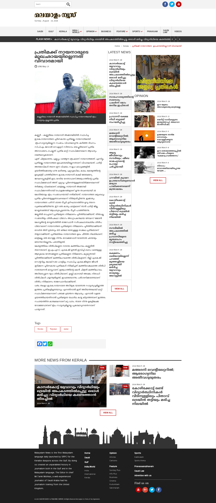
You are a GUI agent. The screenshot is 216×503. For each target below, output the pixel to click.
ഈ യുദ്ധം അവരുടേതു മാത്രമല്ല (168, 106)
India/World (89, 466)
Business (106, 31)
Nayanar (53, 329)
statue (66, 329)
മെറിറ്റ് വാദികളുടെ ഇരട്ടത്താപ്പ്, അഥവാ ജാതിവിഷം (168, 122)
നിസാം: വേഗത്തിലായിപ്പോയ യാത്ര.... (168, 168)
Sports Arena (139, 461)
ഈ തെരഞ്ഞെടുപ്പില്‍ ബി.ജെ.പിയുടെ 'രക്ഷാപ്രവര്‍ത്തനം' (169, 153)
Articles (112, 457)
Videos (178, 31)
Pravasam (152, 31)
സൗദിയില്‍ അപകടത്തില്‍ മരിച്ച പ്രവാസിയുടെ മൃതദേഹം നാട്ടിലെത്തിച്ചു (118, 235)
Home (117, 46)
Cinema (112, 481)
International (89, 474)
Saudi (40, 31)
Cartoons (113, 461)
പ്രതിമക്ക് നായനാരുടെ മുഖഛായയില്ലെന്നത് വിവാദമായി (62, 57)
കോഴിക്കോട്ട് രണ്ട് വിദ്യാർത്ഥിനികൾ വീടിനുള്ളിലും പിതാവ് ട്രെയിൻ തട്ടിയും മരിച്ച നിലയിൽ (120, 209)
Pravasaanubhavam (144, 466)
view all (119, 289)
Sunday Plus (114, 470)
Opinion (113, 453)
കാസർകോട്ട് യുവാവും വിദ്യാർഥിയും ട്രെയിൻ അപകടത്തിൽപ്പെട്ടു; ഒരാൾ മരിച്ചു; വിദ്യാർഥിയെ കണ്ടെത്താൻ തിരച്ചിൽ (119, 39)
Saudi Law (166, 31)
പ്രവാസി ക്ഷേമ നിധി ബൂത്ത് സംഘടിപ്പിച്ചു (118, 119)
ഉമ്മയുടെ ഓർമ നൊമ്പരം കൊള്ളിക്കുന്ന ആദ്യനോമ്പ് (165, 138)
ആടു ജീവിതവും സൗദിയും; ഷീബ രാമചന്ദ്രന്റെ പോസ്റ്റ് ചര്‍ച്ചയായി (119, 159)
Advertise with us (142, 475)
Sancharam (114, 488)
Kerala (63, 31)
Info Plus (113, 474)
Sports (137, 453)
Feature (113, 466)
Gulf (51, 31)
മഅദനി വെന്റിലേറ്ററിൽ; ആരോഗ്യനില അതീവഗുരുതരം (119, 137)
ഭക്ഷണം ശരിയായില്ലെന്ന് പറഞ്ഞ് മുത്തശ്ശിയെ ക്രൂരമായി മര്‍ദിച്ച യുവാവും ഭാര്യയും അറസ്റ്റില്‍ (119, 264)
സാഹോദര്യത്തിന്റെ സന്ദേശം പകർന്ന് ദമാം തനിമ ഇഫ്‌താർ (121, 101)
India (86, 471)
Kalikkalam (139, 457)
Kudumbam (114, 484)
